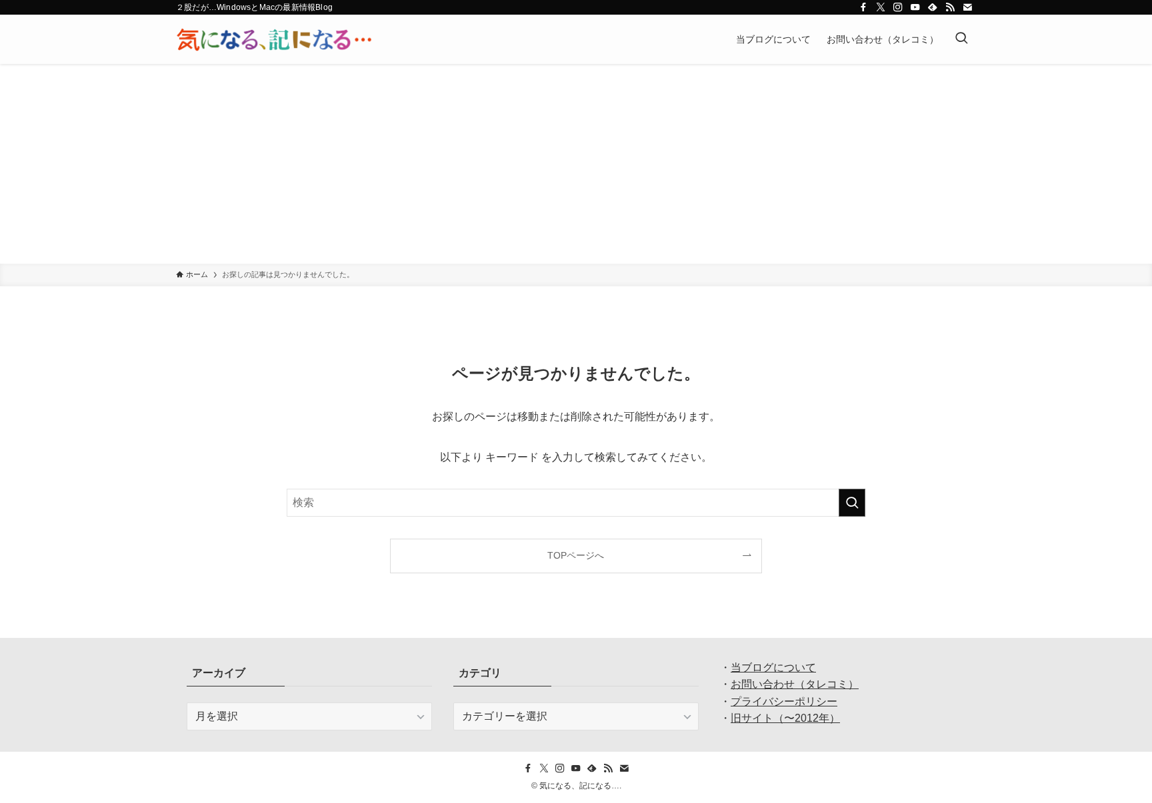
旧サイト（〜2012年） (785, 718)
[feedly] (932, 7)
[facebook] (863, 7)
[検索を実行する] (852, 503)
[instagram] (898, 7)
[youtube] (915, 7)
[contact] (967, 7)
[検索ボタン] (961, 39)
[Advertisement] (576, 164)
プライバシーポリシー (784, 701)
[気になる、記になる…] (274, 39)
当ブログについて (773, 667)
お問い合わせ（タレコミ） (795, 684)
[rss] (950, 7)
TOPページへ (575, 555)
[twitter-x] (880, 7)
